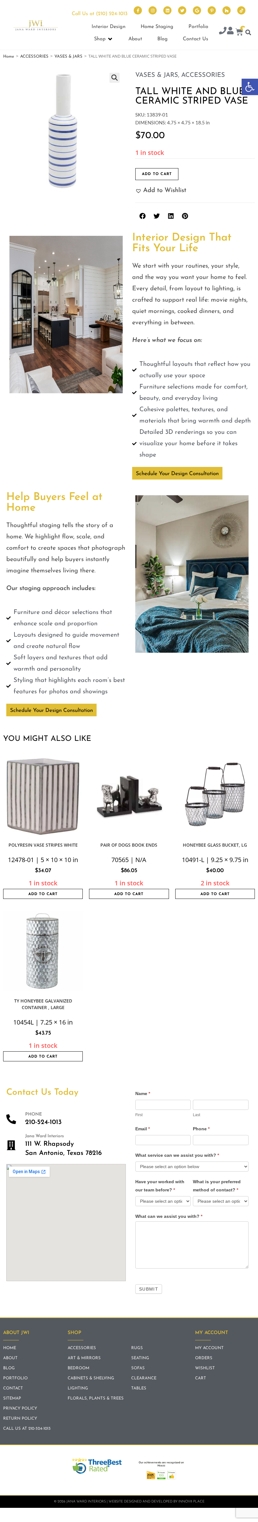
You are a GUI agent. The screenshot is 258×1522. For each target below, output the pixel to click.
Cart (200, 1378)
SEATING (140, 1358)
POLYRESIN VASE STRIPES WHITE (43, 845)
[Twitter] (182, 10)
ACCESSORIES (34, 56)
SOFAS (138, 1368)
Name (142, 1093)
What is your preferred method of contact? (217, 1185)
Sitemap (12, 1398)
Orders (203, 1358)
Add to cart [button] (43, 894)
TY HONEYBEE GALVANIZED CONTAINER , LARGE (43, 1004)
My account (209, 1348)
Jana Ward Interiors (44, 1136)
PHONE (33, 1114)
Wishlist (205, 1368)
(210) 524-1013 (111, 13)
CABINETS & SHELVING (91, 1378)
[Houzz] (226, 10)
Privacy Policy (20, 1408)
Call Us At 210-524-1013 (27, 1429)
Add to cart (157, 174)
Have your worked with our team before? (159, 1185)
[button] (250, 87)
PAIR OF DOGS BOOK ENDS (128, 845)
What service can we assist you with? (177, 1155)
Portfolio (15, 1378)
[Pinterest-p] (212, 10)
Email (142, 1128)
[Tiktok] (241, 10)
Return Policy (20, 1419)
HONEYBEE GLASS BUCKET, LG (215, 845)
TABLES (138, 1388)
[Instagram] (153, 10)
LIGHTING (78, 1388)
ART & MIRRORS (84, 1358)
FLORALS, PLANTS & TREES (96, 1398)
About (10, 1358)
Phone (201, 1128)
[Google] (197, 10)
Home (8, 56)
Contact (13, 1388)
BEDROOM (78, 1368)
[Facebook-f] (138, 10)
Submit (148, 1289)
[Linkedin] (167, 10)
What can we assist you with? (168, 1216)
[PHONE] (11, 1119)
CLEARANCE (143, 1378)
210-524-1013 (43, 1122)
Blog (9, 1368)
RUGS (137, 1348)
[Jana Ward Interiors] (11, 1145)
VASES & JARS (68, 56)
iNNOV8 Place (191, 1501)
